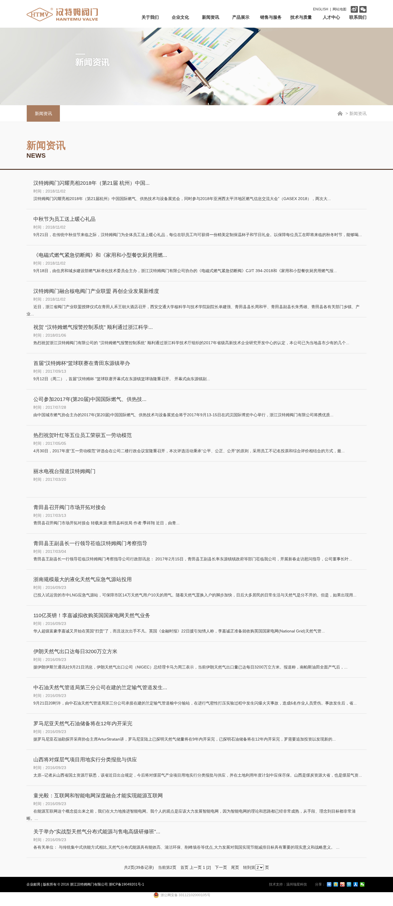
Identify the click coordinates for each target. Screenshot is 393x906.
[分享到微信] (362, 884)
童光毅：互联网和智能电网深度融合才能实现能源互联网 (98, 795)
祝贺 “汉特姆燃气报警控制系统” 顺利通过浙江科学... (93, 327)
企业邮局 (33, 884)
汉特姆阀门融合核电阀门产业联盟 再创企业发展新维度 (96, 291)
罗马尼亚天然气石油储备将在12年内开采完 (82, 723)
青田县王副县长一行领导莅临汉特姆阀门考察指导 (90, 543)
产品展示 (240, 17)
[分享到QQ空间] (335, 884)
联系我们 (358, 17)
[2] (208, 867)
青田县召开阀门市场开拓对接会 (69, 507)
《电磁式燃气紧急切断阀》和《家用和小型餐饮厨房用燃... (100, 255)
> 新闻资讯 (355, 113)
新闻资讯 (210, 17)
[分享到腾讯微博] (349, 884)
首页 (184, 867)
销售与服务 (271, 17)
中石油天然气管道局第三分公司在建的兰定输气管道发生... (100, 687)
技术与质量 (301, 17)
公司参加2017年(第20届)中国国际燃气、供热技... (89, 399)
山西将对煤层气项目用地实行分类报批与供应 (85, 759)
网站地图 (339, 9)
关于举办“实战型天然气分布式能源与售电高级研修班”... (96, 832)
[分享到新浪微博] (342, 884)
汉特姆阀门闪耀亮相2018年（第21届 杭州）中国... (91, 183)
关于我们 (150, 17)
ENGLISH (320, 9)
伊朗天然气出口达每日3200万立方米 (75, 651)
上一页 (196, 867)
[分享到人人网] (355, 884)
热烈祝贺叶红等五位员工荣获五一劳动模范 (82, 435)
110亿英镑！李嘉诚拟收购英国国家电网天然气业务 (91, 615)
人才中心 (331, 17)
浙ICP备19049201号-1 (126, 884)
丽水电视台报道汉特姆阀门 (64, 471)
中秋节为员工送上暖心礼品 (64, 219)
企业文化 (180, 17)
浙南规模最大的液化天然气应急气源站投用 (82, 579)
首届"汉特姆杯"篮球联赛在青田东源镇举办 (81, 363)
